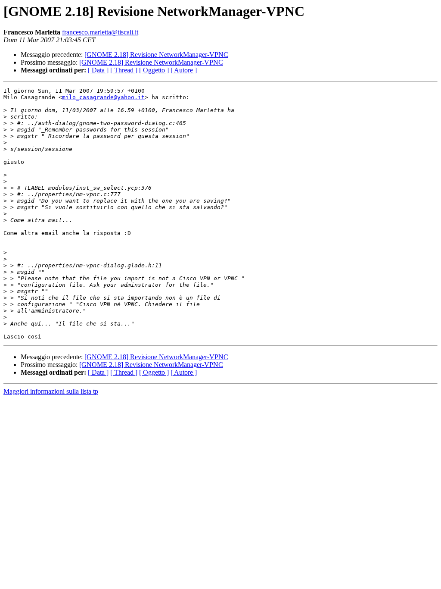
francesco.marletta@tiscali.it (100, 32)
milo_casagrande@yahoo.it (103, 97)
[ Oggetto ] (154, 70)
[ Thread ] (123, 70)
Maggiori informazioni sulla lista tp (50, 391)
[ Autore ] (184, 70)
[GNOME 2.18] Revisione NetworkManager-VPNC (156, 54)
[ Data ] (98, 70)
